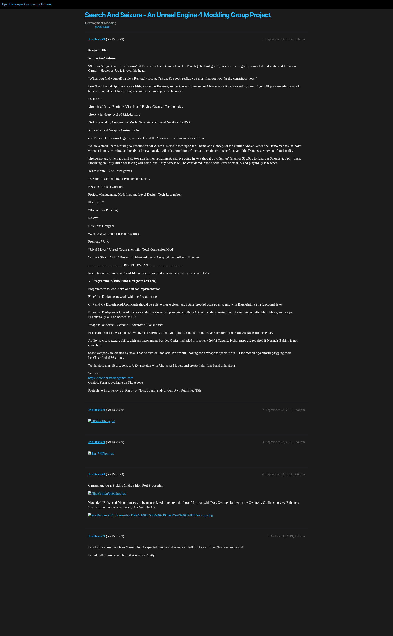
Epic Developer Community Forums (26, 4)
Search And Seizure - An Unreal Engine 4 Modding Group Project (178, 15)
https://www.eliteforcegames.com (110, 378)
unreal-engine (102, 26)
